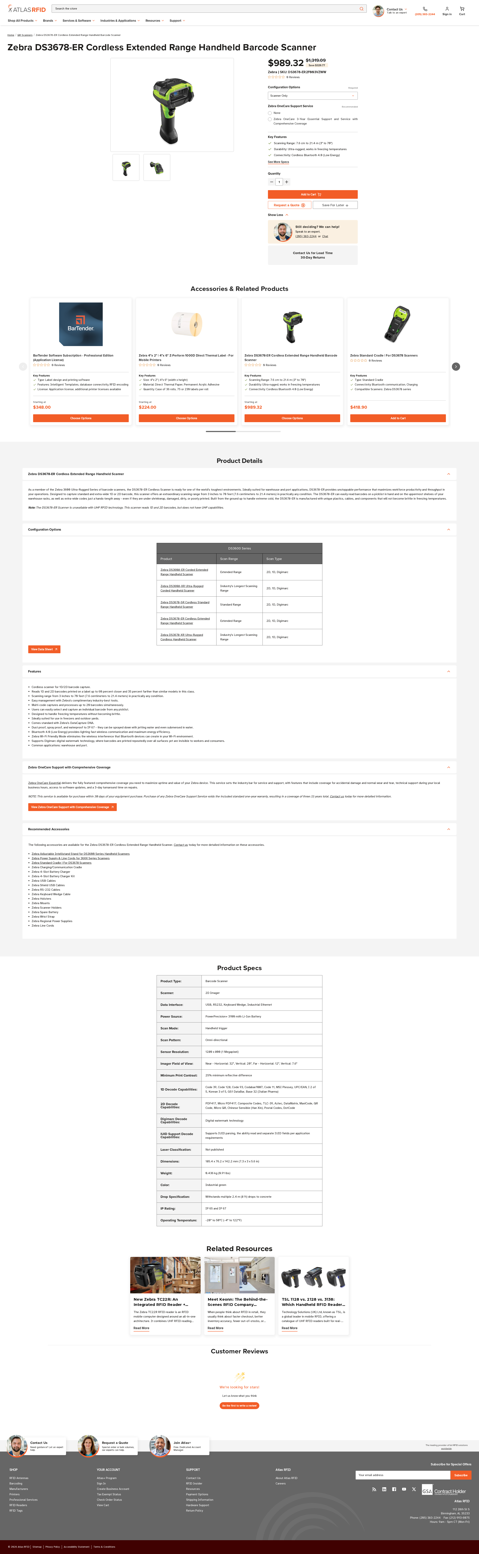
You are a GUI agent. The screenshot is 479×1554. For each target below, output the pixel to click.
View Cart (103, 1505)
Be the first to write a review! (239, 1405)
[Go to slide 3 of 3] (23, 367)
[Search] (361, 8)
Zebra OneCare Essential (44, 783)
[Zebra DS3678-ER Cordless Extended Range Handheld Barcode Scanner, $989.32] (292, 324)
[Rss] (374, 1489)
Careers (281, 1483)
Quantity (274, 173)
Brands (48, 20)
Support (175, 20)
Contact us (337, 796)
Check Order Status (109, 1499)
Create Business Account (113, 1489)
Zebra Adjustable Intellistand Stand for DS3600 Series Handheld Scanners (81, 854)
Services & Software (77, 20)
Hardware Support (197, 1505)
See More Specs (278, 162)
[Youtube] (404, 1489)
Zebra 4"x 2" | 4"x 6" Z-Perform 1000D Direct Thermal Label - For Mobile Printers (186, 357)
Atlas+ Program (107, 1478)
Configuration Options (313, 87)
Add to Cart (308, 194)
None (277, 113)
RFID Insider (194, 1483)
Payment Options (197, 1494)
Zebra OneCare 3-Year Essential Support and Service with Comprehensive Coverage (316, 121)
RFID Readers (18, 1505)
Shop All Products (20, 20)
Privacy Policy (52, 1546)
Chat (325, 236)
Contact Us (193, 1478)
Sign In (101, 1483)
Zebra (272, 72)
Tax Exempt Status (109, 1494)
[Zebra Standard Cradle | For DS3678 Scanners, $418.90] (398, 324)
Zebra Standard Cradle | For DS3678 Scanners (384, 355)
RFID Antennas (19, 1478)
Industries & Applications (118, 20)
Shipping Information (199, 1499)
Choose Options (80, 418)
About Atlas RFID (287, 1478)
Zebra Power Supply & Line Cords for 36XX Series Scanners (71, 858)
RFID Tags (16, 1510)
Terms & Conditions (104, 1546)
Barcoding (16, 1483)
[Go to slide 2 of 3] (456, 367)
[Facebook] (394, 1489)
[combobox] (200, 8)
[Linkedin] (384, 1489)
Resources (153, 20)
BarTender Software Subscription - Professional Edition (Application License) (73, 357)
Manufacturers (19, 1489)
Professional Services (24, 1499)
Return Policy (194, 1510)
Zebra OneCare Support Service (313, 106)
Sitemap (37, 1546)
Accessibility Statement (76, 1546)
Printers (15, 1494)
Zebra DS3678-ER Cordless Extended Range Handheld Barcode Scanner (291, 357)
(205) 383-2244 (306, 236)
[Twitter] (414, 1489)
